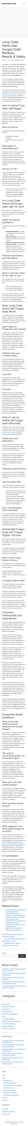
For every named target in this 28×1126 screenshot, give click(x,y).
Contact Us (5, 1100)
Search (4, 953)
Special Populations (7, 1026)
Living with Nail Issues (8, 1006)
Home (4, 1075)
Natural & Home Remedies (9, 1014)
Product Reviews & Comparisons (13, 934)
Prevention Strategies (8, 1019)
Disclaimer (5, 1109)
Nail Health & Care (7, 1011)
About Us (5, 1097)
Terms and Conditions (8, 1111)
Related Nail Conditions (9, 1023)
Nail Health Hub (9, 4)
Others (4, 1016)
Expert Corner (6, 1004)
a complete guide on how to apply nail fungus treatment (13, 432)
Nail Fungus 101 (6, 1009)
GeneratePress (14, 1123)
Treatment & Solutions (8, 936)
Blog (3, 1078)
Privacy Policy (6, 1114)
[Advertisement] (14, 22)
